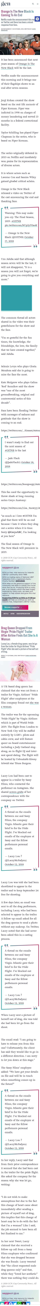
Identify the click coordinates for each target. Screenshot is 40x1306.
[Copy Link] (6, 1304)
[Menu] (37, 4)
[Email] (2, 1304)
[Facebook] (11, 1304)
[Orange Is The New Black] (20, 44)
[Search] (33, 4)
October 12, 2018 (14, 864)
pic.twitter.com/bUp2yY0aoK (21, 225)
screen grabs (16, 792)
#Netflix (5, 614)
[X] (24, 1304)
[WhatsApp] (19, 1304)
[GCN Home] (6, 4)
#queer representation (23, 614)
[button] (37, 19)
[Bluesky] (28, 1304)
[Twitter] (15, 1304)
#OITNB (16, 221)
